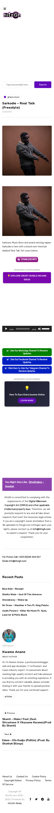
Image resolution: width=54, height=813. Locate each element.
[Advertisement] (27, 52)
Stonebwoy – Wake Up (15, 599)
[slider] (46, 328)
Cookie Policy (39, 776)
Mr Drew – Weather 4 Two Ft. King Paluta (25, 605)
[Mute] (39, 328)
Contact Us (22, 776)
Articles (8, 696)
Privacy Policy (33, 780)
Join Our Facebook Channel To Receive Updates (28, 361)
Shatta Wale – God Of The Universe (22, 594)
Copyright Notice (13, 780)
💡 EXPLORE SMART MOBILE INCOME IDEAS (27, 278)
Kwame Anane (13, 652)
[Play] (6, 328)
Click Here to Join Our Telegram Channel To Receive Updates (29, 369)
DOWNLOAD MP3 (29, 259)
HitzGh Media (15, 803)
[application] (27, 329)
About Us (7, 776)
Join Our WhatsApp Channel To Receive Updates (29, 352)
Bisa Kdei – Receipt (13, 588)
